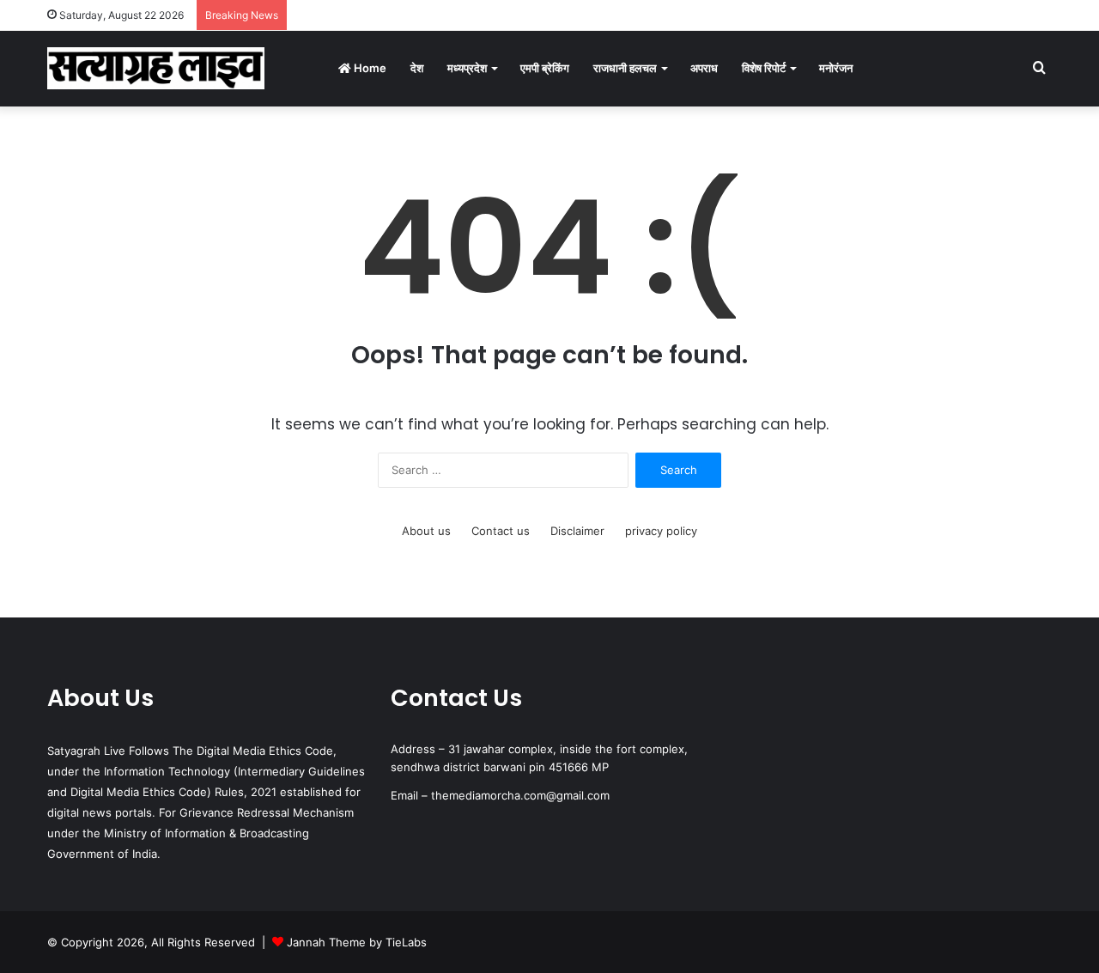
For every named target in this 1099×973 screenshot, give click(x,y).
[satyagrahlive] (155, 68)
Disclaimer (577, 531)
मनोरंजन (836, 68)
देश (416, 68)
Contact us (500, 531)
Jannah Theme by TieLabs (357, 942)
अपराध (704, 68)
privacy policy (661, 531)
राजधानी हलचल (625, 68)
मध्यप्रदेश (467, 68)
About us (426, 531)
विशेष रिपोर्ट (764, 68)
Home (368, 68)
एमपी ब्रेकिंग (544, 68)
